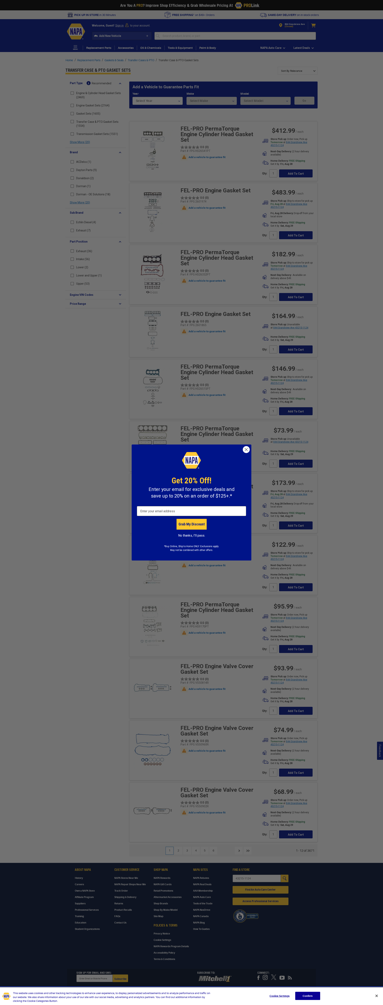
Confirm (308, 995)
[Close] (376, 995)
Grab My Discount (192, 524)
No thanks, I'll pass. (191, 535)
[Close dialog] (246, 449)
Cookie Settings (279, 995)
